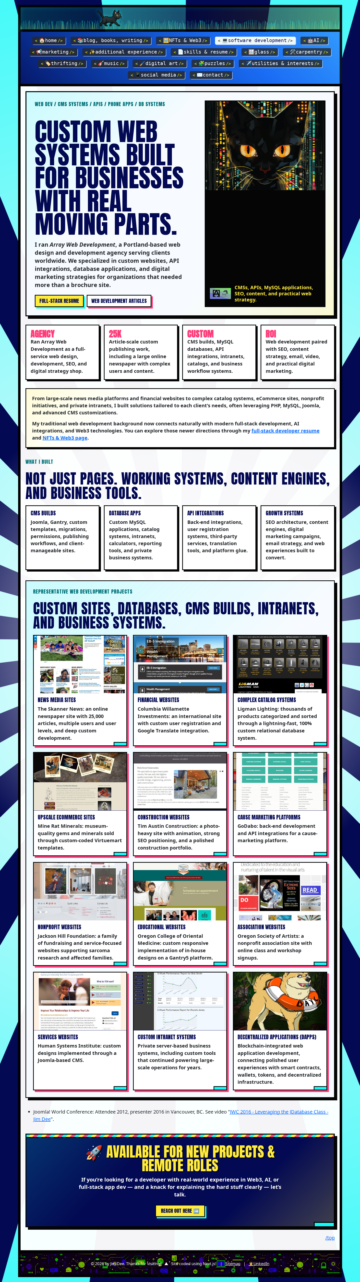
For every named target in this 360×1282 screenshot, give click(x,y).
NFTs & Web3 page (65, 437)
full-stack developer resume (286, 430)
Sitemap (232, 1263)
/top (330, 1237)
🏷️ (62, 63)
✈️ (280, 63)
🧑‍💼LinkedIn (259, 1263)
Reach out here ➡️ (180, 1211)
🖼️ (183, 40)
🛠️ (307, 52)
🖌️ (159, 63)
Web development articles (119, 301)
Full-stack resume (59, 301)
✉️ (211, 75)
